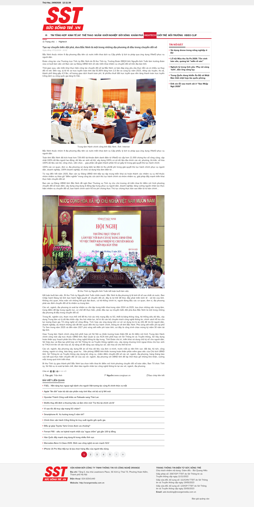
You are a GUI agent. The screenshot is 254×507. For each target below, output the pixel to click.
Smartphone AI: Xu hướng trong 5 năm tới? (64, 414)
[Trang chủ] (46, 35)
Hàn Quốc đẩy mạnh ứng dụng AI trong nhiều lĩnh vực (69, 437)
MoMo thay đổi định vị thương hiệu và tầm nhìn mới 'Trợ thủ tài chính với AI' (79, 403)
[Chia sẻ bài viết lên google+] (54, 371)
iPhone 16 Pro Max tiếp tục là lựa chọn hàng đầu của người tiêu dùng (76, 449)
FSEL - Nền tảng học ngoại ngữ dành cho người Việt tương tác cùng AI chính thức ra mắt (85, 385)
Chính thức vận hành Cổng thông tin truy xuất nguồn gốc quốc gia (74, 420)
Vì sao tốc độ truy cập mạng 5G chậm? (62, 408)
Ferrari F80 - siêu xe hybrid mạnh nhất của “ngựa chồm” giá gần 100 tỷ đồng (80, 431)
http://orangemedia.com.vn (91, 483)
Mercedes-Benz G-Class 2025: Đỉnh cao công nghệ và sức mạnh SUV (76, 443)
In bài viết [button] (62, 371)
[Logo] (55, 473)
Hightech (63, 41)
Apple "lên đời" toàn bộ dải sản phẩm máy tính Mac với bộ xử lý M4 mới (77, 391)
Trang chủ (50, 41)
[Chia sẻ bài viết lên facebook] (51, 371)
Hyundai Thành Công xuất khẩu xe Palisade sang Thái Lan (71, 397)
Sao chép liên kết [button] (156, 375)
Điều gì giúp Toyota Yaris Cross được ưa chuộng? (67, 426)
